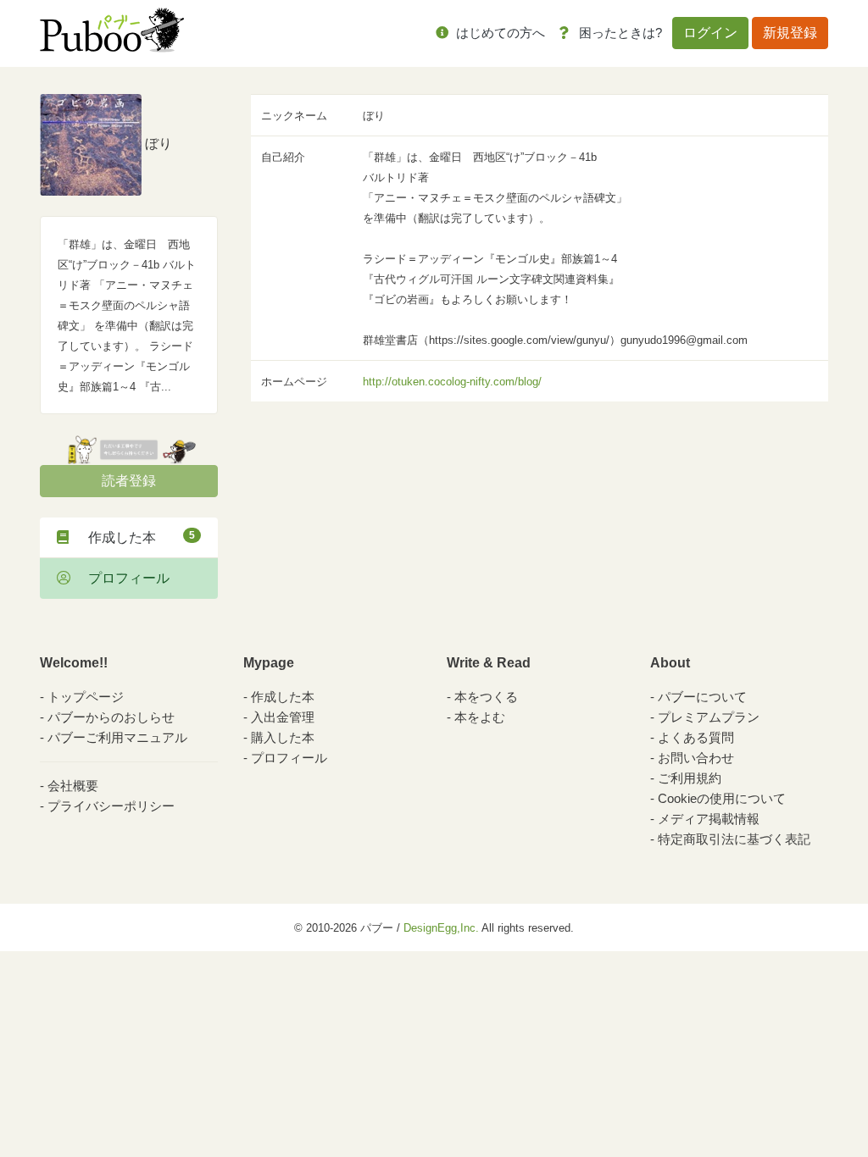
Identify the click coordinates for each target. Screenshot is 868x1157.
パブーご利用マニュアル (117, 737)
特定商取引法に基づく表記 (734, 839)
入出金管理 (282, 717)
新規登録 (790, 32)
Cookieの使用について (722, 798)
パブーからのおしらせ (111, 717)
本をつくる (486, 696)
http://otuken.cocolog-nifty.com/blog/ (452, 381)
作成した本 (135, 537)
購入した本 (282, 737)
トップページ (85, 696)
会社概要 (72, 785)
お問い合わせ (696, 757)
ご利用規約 (689, 778)
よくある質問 (696, 737)
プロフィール (122, 578)
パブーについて (702, 696)
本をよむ (479, 717)
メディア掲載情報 (709, 818)
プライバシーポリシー (111, 806)
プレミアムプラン (709, 717)
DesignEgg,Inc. (441, 928)
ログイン (710, 32)
